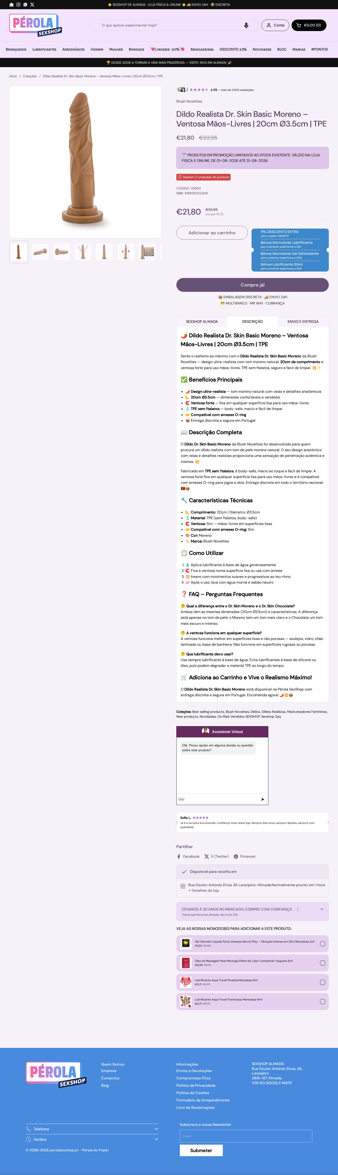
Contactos (110, 1078)
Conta (279, 25)
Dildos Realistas (274, 712)
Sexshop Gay (271, 716)
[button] (246, 25)
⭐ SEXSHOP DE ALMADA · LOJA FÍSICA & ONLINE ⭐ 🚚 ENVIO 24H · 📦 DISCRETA (169, 4)
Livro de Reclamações (195, 1107)
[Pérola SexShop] (35, 25)
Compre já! (253, 285)
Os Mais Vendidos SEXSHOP (239, 716)
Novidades (208, 716)
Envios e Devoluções (194, 1070)
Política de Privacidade (195, 1085)
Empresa (108, 1070)
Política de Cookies (192, 1092)
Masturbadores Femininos (307, 712)
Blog (105, 1085)
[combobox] (174, 25)
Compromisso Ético (193, 1078)
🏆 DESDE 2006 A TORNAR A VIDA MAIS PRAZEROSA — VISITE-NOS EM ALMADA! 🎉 (169, 62)
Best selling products (208, 712)
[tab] (203, 890)
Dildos (255, 712)
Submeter (201, 1150)
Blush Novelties (237, 712)
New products (187, 716)
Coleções (30, 76)
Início (13, 76)
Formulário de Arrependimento (203, 1100)
